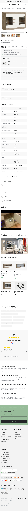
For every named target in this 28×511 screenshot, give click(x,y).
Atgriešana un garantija (19, 438)
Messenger (5, 460)
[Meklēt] (23, 5)
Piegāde (16, 432)
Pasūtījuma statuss (18, 436)
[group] (14, 349)
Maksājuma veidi (17, 434)
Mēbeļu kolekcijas (10, 8)
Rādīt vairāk (14, 301)
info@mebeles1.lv (6, 456)
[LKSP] (17, 160)
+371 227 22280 (6, 454)
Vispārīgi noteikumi (18, 171)
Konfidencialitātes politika (6, 500)
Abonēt (14, 421)
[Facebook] (16, 498)
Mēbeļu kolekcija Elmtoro (21, 8)
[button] (14, 1)
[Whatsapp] (26, 498)
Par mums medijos (5, 439)
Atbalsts (3, 434)
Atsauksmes (3, 443)
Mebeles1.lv (3, 8)
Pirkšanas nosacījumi (5, 503)
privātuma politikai (11, 418)
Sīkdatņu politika (4, 505)
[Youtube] (21, 498)
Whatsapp (5, 462)
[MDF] (16, 161)
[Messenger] (23, 498)
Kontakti (3, 445)
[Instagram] (19, 498)
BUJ (15, 440)
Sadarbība (3, 441)
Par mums (3, 432)
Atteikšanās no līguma (19, 442)
